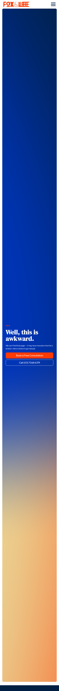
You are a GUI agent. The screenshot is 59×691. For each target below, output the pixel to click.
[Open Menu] (53, 4)
